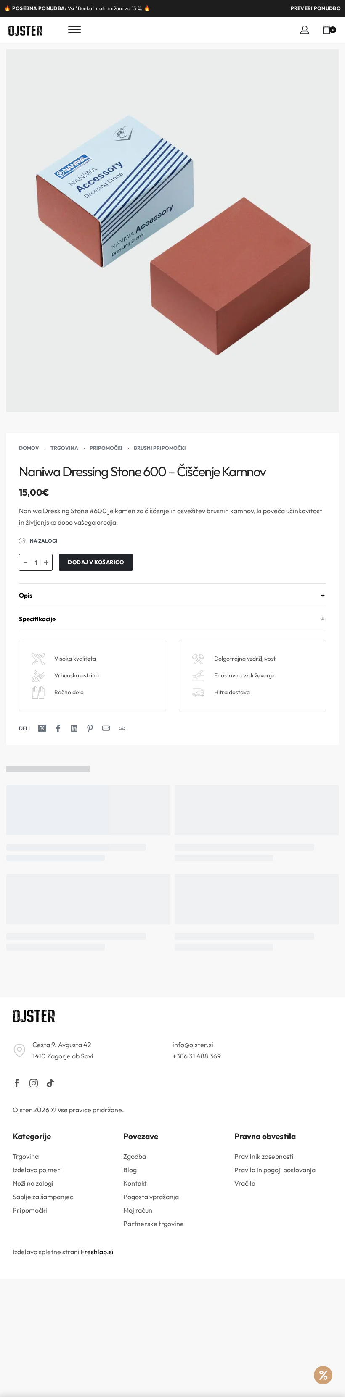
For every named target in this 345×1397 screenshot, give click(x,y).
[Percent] (323, 1375)
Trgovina (64, 448)
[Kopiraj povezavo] (122, 728)
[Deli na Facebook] (58, 728)
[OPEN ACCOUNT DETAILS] (304, 29)
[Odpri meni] (74, 30)
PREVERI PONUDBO (316, 8)
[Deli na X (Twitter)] (42, 728)
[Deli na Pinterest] (90, 728)
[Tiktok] (50, 1083)
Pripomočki (106, 448)
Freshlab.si (97, 1251)
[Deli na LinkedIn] (74, 728)
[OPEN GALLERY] (172, 230)
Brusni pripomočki (160, 448)
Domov (29, 448)
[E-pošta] (106, 728)
